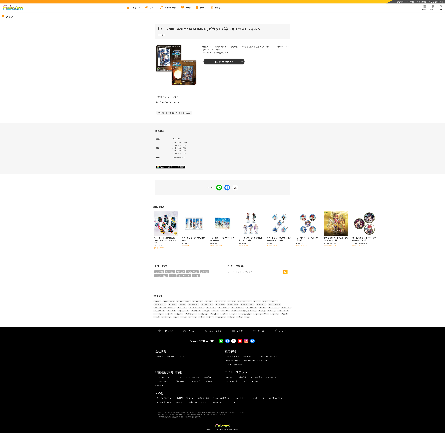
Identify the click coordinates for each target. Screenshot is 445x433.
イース (161, 35)
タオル (263, 308)
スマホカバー (224, 308)
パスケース (196, 311)
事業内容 (207, 377)
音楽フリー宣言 (203, 398)
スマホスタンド (238, 308)
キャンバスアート (248, 304)
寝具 (157, 317)
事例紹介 (229, 377)
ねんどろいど (184, 311)
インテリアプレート (271, 301)
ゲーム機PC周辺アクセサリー (165, 308)
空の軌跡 (204, 271)
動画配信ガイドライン (185, 398)
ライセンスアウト (236, 372)
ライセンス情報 (437, 2)
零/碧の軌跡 (192, 271)
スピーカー (211, 308)
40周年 (158, 301)
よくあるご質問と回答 (234, 364)
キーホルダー (233, 304)
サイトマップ (230, 402)
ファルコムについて (193, 377)
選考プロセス (264, 360)
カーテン (173, 304)
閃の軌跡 (180, 271)
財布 (202, 317)
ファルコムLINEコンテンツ (272, 398)
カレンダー (221, 304)
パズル (207, 311)
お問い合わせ (271, 377)
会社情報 (400, 2)
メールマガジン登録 (164, 402)
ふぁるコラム (180, 402)
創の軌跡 (170, 271)
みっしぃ (215, 314)
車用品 (211, 317)
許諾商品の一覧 (232, 381)
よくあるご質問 (256, 377)
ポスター (179, 314)
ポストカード (191, 314)
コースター (182, 308)
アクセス (181, 356)
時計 (176, 317)
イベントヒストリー (240, 398)
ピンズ (263, 311)
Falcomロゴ (198, 301)
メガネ (234, 314)
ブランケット (284, 311)
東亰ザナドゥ (184, 275)
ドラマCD (172, 311)
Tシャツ (232, 301)
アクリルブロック (245, 301)
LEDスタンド (221, 301)
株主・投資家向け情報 (168, 372)
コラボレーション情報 (250, 381)
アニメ (258, 301)
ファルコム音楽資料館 (221, 398)
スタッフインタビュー (269, 356)
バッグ (216, 311)
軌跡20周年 (221, 317)
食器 (247, 317)
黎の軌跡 (159, 271)
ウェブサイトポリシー (165, 398)
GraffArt (209, 301)
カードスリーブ (208, 304)
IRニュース (177, 377)
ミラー (225, 314)
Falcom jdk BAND (184, 301)
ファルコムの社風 (232, 356)
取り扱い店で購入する (224, 61)
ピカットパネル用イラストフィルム (175, 112)
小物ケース (167, 317)
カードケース (194, 304)
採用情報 (422, 2)
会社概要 (160, 356)
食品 (240, 317)
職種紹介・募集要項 (233, 360)
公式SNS (255, 398)
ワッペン (275, 314)
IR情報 (411, 2)
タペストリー (274, 308)
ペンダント (159, 314)
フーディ (272, 311)
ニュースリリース (163, 377)
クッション (262, 304)
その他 (196, 275)
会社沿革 (170, 356)
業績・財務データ (181, 381)
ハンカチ (226, 311)
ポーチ (170, 314)
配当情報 (209, 381)
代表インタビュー (249, 356)
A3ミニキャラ (169, 301)
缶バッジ (193, 317)
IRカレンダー (196, 381)
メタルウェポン (246, 314)
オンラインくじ (161, 304)
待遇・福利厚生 (249, 360)
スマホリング (252, 308)
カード (183, 304)
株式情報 (160, 385)
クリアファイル (275, 304)
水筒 (184, 317)
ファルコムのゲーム (164, 381)
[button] (425, 7)
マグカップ (203, 314)
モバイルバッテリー (261, 314)
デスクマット (160, 311)
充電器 (285, 314)
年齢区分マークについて (198, 402)
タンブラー (286, 308)
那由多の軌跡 (161, 275)
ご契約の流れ (242, 377)
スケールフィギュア (197, 308)
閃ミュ (232, 317)
